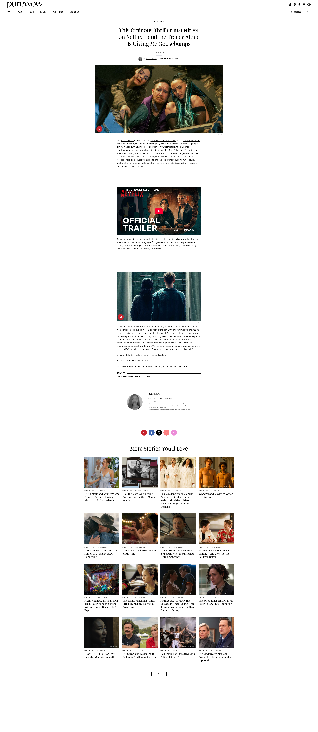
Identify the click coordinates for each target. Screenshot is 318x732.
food (31, 12)
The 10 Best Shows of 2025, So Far (133, 377)
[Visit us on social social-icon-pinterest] (295, 4)
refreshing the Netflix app (163, 141)
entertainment (159, 22)
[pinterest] (99, 129)
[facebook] (5, 39)
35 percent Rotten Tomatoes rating (143, 327)
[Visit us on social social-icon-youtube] (309, 4)
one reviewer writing (182, 330)
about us (74, 12)
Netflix (147, 361)
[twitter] (5, 46)
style (19, 12)
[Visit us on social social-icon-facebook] (299, 4)
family (43, 12)
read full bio (151, 412)
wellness (58, 12)
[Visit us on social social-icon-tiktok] (290, 4)
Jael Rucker (151, 59)
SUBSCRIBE (296, 12)
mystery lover (127, 141)
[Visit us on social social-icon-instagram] (304, 4)
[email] (5, 59)
